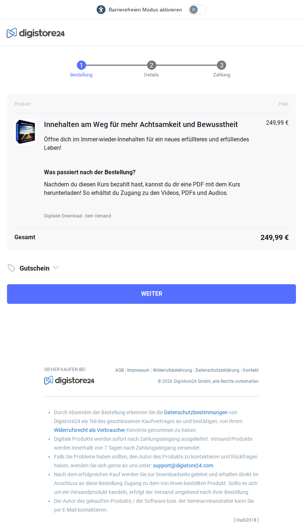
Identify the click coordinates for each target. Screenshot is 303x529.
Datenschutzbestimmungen (196, 412)
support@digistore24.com (183, 465)
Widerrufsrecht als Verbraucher (89, 430)
